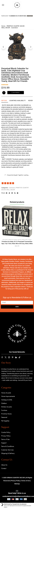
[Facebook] (2, 183)
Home (3, 26)
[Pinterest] (10, 183)
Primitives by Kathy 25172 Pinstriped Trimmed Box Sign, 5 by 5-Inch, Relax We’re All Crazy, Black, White (17, 242)
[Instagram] (9, 357)
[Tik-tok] (19, 357)
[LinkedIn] (5, 183)
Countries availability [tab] (17, 100)
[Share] (13, 183)
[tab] (17, 100)
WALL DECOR (5, 28)
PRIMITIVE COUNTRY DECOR (15, 26)
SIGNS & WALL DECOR (26, 239)
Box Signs (5, 239)
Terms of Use (25, 480)
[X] (8, 183)
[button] (3, 5)
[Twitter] (5, 357)
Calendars (14, 28)
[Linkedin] (16, 357)
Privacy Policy (15, 480)
